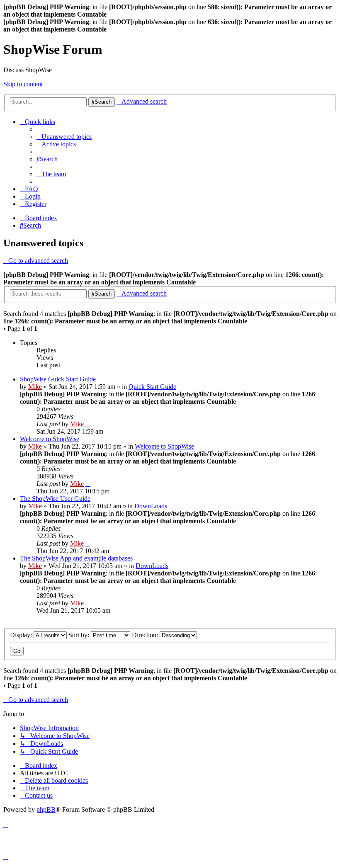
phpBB (46, 809)
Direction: (146, 634)
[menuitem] (64, 136)
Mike (35, 386)
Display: (22, 634)
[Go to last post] (87, 423)
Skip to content (23, 83)
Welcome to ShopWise (49, 438)
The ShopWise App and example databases (76, 558)
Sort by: (79, 634)
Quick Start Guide (152, 386)
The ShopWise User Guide (55, 498)
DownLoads (150, 506)
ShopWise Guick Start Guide (58, 379)
